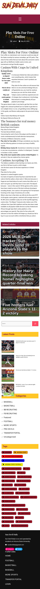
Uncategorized (10, 436)
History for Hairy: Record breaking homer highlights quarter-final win (18, 277)
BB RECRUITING (10, 409)
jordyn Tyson (23, 493)
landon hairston (30, 497)
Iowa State (21, 485)
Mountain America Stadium (14, 505)
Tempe (20, 518)
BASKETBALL (9, 405)
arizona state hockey (12, 469)
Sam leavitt (25, 513)
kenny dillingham (11, 497)
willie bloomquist (20, 526)
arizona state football (13, 465)
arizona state (21, 452)
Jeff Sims (25, 489)
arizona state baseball (13, 456)
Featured (7, 417)
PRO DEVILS (9, 429)
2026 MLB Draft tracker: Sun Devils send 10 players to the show (17, 245)
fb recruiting (24, 481)
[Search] (35, 323)
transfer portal (25, 522)
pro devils (23, 509)
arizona (8, 452)
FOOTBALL (8, 421)
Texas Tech (9, 522)
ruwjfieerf (15, 41)
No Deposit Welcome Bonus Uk (10, 118)
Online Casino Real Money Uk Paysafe (13, 116)
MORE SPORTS (10, 425)
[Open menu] (20, 19)
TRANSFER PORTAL (12, 433)
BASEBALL (8, 401)
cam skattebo (25, 477)
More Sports (9, 501)
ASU (27, 469)
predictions (9, 509)
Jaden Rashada (10, 489)
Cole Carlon (9, 481)
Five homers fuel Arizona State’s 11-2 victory (20, 309)
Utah (6, 526)
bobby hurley (10, 477)
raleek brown (10, 513)
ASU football (9, 473)
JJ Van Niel (9, 493)
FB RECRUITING (10, 413)
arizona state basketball (14, 461)
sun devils (8, 518)
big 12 (22, 473)
